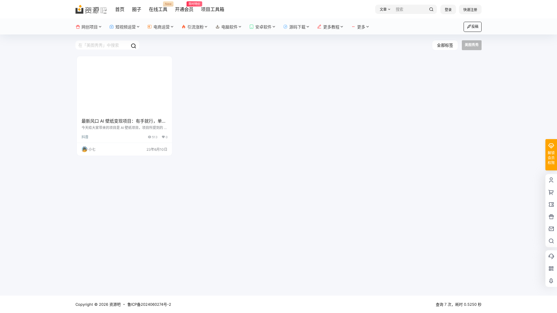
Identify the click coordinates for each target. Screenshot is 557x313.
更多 (361, 26)
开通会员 (184, 7)
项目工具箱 (212, 9)
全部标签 (445, 45)
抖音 (85, 137)
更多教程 (331, 26)
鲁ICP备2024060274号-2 (149, 304)
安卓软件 (263, 26)
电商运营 (161, 26)
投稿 (474, 26)
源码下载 (297, 26)
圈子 (136, 9)
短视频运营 (125, 26)
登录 (448, 10)
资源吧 (114, 304)
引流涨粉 (195, 26)
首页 (119, 9)
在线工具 (158, 7)
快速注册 (470, 10)
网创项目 (90, 26)
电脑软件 (229, 26)
